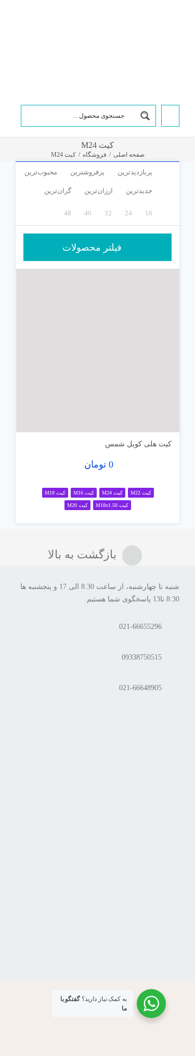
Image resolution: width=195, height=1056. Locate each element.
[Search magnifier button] (145, 115)
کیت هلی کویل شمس (138, 444)
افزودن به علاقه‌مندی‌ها (34, 416)
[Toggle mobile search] (36, 27)
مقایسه (149, 420)
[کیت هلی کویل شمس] (97, 350)
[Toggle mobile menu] (20, 27)
